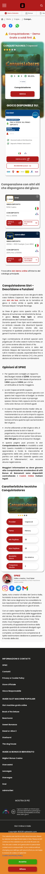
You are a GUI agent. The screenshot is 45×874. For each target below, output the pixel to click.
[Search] (40, 5)
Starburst (6, 737)
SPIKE (4, 665)
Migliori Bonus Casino (12, 758)
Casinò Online (26, 476)
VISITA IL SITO (21, 159)
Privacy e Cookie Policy (13, 678)
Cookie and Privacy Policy (12, 855)
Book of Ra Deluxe (10, 711)
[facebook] (10, 25)
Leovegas (7, 771)
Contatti (6, 671)
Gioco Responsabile (11, 691)
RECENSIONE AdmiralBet (28, 260)
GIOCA (22, 94)
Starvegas (7, 777)
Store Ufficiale (9, 684)
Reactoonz (7, 718)
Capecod (17, 19)
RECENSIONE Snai (28, 223)
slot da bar (12, 300)
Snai (4, 784)
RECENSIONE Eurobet (21, 166)
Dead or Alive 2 (9, 731)
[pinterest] (4, 25)
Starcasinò (7, 764)
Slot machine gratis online (14, 705)
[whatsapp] (17, 25)
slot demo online (19, 271)
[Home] (2, 19)
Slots (8, 19)
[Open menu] (5, 5)
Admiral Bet (7, 790)
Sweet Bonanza (9, 724)
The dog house (9, 744)
